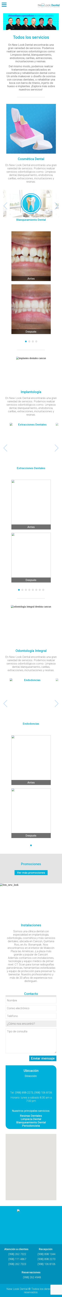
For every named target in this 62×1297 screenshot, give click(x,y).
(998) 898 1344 (46, 1254)
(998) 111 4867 (17, 1259)
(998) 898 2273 (46, 1259)
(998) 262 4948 (32, 1277)
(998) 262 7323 (17, 1264)
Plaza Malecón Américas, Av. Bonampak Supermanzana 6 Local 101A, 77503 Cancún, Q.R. (31, 1084)
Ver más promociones (31, 872)
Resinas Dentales (31, 1115)
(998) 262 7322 (17, 1254)
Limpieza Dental (31, 1119)
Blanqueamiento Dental (31, 1122)
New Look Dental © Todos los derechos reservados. (31, 1290)
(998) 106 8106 (46, 1264)
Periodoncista (31, 1125)
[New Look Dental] (31, 1223)
